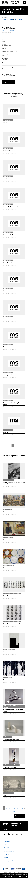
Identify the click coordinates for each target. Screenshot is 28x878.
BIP (5, 844)
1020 (14, 811)
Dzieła (11, 19)
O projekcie (6, 848)
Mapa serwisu (7, 841)
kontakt (6, 829)
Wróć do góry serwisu (9, 861)
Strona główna (5, 19)
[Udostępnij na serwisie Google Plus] (9, 32)
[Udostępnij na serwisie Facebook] (12, 32)
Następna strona (19, 815)
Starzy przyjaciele (18, 19)
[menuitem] (6, 829)
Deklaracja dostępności (9, 851)
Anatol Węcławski (8, 28)
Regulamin (6, 854)
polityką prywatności (18, 876)
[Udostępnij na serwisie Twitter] (11, 32)
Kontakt (6, 857)
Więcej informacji (8, 82)
